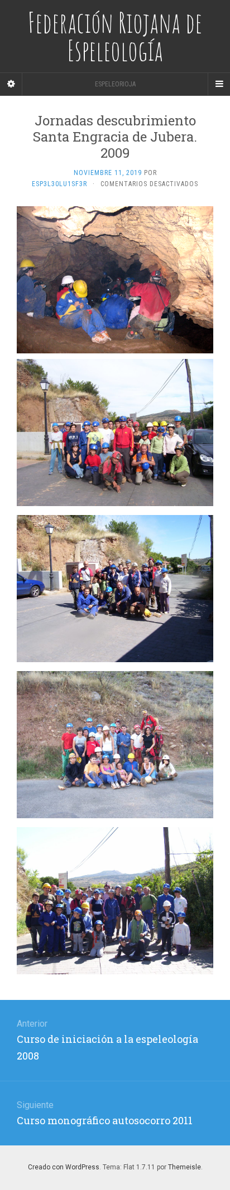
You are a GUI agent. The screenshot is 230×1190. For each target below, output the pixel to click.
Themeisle (184, 1167)
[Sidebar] (11, 84)
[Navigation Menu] (219, 84)
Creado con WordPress (63, 1167)
